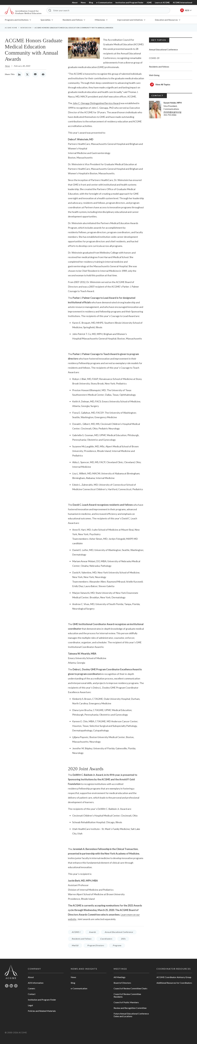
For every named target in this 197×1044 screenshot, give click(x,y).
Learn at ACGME (162, 2)
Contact (31, 994)
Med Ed (75, 945)
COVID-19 (154, 58)
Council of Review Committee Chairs (130, 988)
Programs (117, 945)
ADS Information (35, 982)
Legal (30, 1005)
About (75, 2)
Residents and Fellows (81, 939)
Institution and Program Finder (129, 2)
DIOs (123, 939)
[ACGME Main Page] (11, 971)
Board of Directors (122, 982)
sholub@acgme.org (172, 112)
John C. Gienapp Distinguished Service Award (96, 103)
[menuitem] (18, 20)
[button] (50, 10)
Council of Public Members (126, 1002)
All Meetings (119, 977)
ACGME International (182, 2)
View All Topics (162, 84)
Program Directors (95, 945)
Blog (91, 2)
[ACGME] (23, 10)
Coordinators (106, 939)
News (83, 2)
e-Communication (104, 2)
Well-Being (154, 75)
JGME (149, 2)
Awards (92, 932)
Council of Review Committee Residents (127, 995)
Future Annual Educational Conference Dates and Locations (131, 1014)
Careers (31, 988)
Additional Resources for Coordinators (174, 982)
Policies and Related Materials (42, 1011)
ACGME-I (76, 932)
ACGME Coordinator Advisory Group (174, 977)
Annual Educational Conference (119, 932)
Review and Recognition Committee (130, 1008)
